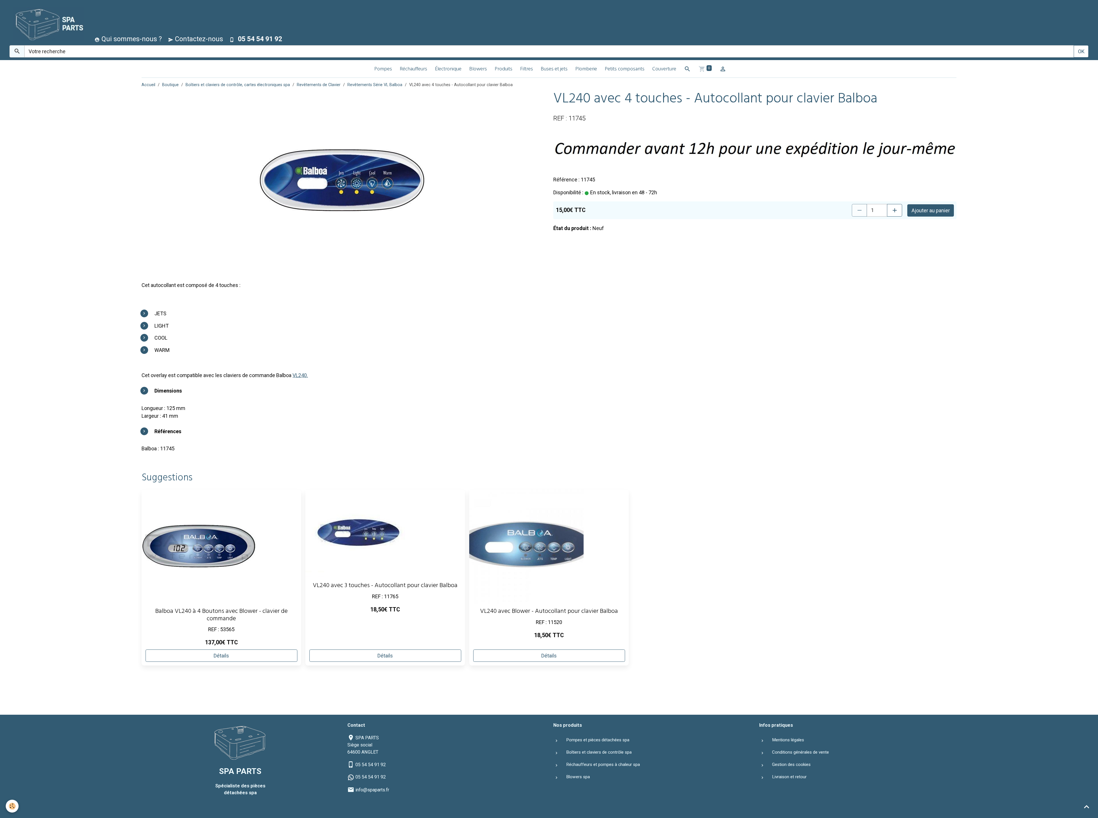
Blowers (478, 69)
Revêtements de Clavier (319, 84)
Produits (503, 69)
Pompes (383, 69)
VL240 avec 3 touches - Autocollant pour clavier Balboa (385, 586)
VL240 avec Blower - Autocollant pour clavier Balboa (549, 612)
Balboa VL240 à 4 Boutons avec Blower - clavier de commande (221, 615)
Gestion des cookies (791, 764)
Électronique (448, 69)
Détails (221, 656)
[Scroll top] (1086, 806)
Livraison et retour (789, 776)
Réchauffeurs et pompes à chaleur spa (603, 764)
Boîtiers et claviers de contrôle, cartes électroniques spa (238, 84)
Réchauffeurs (413, 69)
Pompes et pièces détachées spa (597, 739)
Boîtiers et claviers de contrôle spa (599, 752)
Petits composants (625, 69)
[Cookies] (12, 806)
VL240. (300, 375)
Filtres (526, 69)
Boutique (170, 84)
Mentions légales (788, 739)
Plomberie (586, 69)
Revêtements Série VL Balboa (374, 84)
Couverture (664, 69)
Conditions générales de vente (800, 752)
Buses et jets (554, 69)
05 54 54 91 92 (370, 764)
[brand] (47, 24)
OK (1081, 51)
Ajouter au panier (931, 210)
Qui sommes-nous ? (131, 39)
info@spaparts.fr (372, 790)
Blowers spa (578, 776)
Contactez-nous (198, 39)
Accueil (148, 84)
